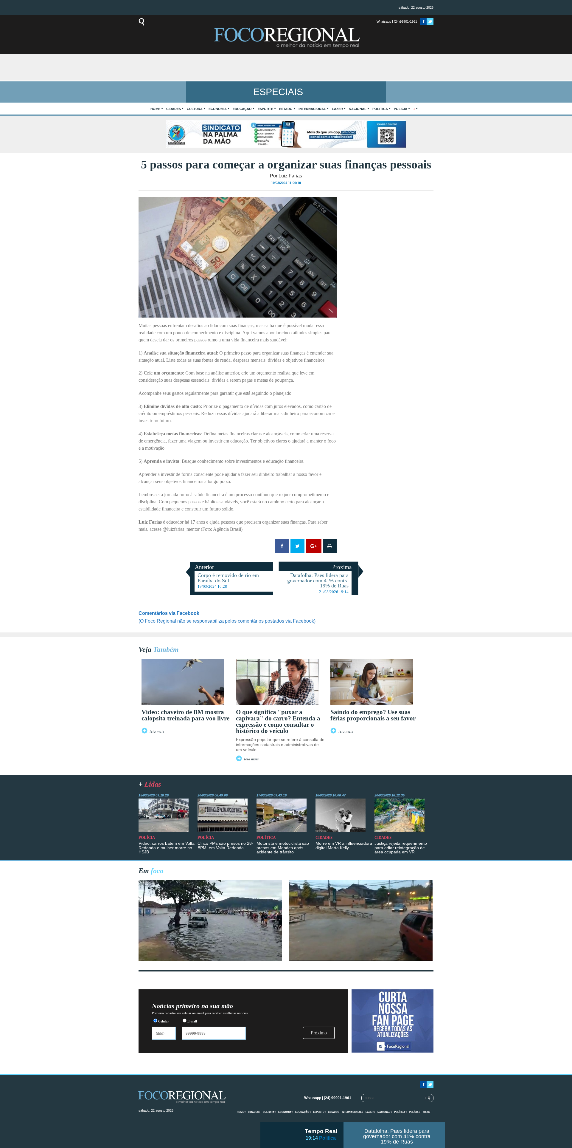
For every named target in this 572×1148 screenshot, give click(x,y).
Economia (218, 109)
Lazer (337, 109)
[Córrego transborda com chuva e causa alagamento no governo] (361, 959)
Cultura (195, 109)
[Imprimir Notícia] (330, 546)
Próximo (319, 1032)
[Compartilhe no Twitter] (297, 546)
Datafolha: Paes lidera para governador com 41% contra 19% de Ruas (396, 1136)
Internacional (312, 109)
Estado (286, 109)
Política (380, 109)
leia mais (157, 731)
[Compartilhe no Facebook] (282, 546)
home (155, 109)
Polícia (400, 109)
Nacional (357, 109)
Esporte (265, 109)
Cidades (173, 109)
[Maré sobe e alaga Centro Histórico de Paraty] (210, 959)
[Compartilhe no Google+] (313, 546)
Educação (242, 109)
